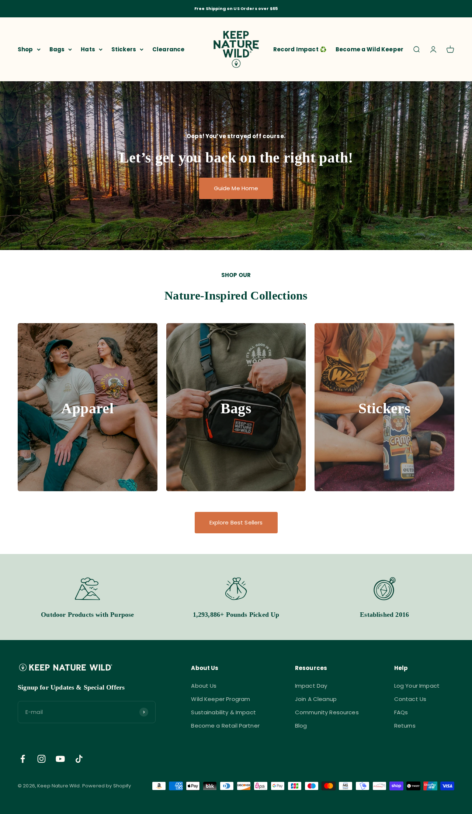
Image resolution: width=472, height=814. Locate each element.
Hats (88, 49)
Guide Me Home (236, 188)
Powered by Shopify (106, 785)
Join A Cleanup (316, 699)
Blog (301, 725)
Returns (405, 725)
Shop (25, 49)
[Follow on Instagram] (41, 759)
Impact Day (311, 686)
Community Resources (327, 712)
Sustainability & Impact (223, 712)
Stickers (123, 49)
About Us (203, 686)
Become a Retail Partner (225, 725)
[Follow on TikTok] (79, 759)
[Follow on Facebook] (23, 759)
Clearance (168, 49)
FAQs (401, 712)
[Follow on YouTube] (60, 759)
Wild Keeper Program (220, 699)
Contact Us (410, 699)
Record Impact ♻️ (300, 49)
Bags (57, 49)
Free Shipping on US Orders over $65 (236, 8)
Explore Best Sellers (236, 522)
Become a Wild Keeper (369, 49)
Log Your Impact (417, 686)
